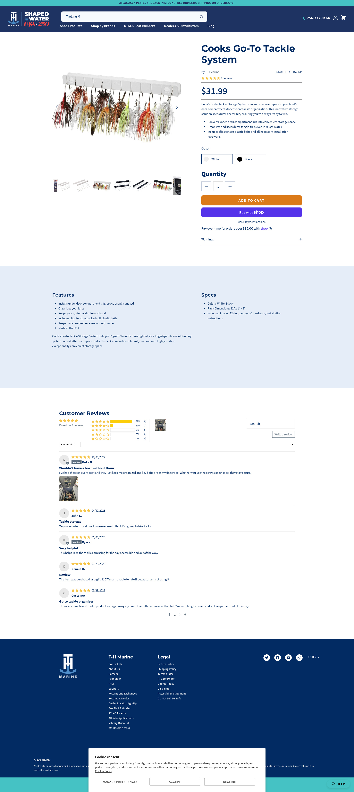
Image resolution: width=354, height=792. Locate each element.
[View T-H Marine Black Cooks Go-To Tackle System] (162, 185)
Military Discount (119, 723)
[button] (211, 78)
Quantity (213, 174)
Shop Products (71, 26)
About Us (114, 669)
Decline (229, 782)
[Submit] (201, 16)
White (215, 159)
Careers (113, 674)
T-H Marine (212, 72)
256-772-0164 (318, 17)
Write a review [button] (284, 434)
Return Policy (166, 664)
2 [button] (175, 614)
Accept (175, 782)
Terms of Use (166, 674)
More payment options (252, 222)
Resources (115, 679)
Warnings (207, 239)
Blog (211, 26)
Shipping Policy (167, 669)
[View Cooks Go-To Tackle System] (61, 185)
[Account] (335, 17)
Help (341, 784)
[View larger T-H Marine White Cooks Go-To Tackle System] (116, 107)
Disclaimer (164, 688)
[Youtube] (288, 657)
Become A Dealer (119, 698)
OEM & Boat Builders (139, 26)
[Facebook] (277, 657)
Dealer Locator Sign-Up (123, 703)
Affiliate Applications (121, 718)
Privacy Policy (166, 679)
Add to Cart (251, 200)
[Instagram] (299, 657)
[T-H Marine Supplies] (28, 19)
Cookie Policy (103, 771)
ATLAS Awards (117, 713)
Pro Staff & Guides (119, 708)
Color (205, 148)
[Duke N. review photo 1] (68, 488)
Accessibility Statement (172, 693)
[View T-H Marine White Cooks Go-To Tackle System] (102, 185)
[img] (81, 457)
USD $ (312, 657)
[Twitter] (266, 657)
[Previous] (56, 107)
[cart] (343, 17)
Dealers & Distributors (181, 26)
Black (248, 159)
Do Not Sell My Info (169, 698)
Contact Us (115, 664)
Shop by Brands (103, 26)
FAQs (112, 683)
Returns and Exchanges (123, 693)
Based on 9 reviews (71, 425)
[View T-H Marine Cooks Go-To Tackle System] (122, 185)
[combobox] (134, 16)
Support (114, 688)
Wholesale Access (119, 728)
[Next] (176, 107)
